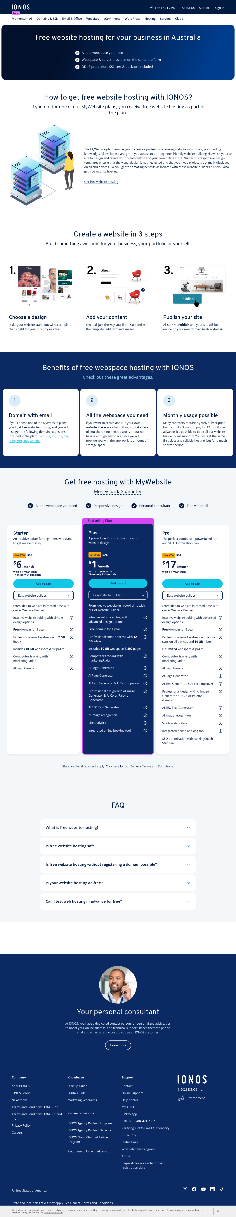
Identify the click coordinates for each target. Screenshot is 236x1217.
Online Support (132, 1093)
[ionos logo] (21, 7)
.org (19, 441)
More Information (53, 1212)
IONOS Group (21, 1093)
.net (26, 441)
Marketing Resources (82, 1100)
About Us (188, 8)
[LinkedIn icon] (212, 1190)
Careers (17, 1132)
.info (12, 441)
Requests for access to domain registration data (143, 1165)
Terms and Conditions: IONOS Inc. (35, 1107)
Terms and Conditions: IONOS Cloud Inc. (37, 1116)
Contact (127, 1086)
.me (59, 436)
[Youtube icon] (203, 1190)
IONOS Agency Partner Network (89, 1130)
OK (218, 1211)
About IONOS (21, 1086)
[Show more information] (71, 618)
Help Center (130, 1100)
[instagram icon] (185, 1190)
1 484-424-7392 (165, 8)
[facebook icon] (194, 1190)
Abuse (126, 1156)
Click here (112, 766)
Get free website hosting (101, 182)
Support (205, 8)
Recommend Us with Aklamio (88, 1151)
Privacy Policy (21, 1125)
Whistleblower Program (138, 1149)
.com (41, 436)
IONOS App (129, 1114)
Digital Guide (77, 1093)
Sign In (219, 8)
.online (35, 441)
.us (48, 436)
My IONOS (129, 1107)
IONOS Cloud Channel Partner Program (88, 1139)
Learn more (118, 1045)
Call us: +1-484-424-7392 (138, 1121)
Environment (196, 1098)
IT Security (129, 1135)
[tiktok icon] (221, 1190)
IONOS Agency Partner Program (90, 1123)
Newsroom (19, 1100)
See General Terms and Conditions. (89, 1203)
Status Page (130, 1142)
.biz (66, 436)
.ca (53, 436)
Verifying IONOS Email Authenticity (145, 1128)
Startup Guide (77, 1086)
